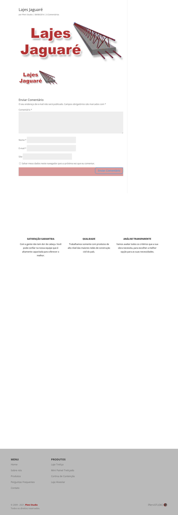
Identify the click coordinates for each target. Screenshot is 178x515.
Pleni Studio (31, 504)
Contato (148, 10)
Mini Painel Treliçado (62, 470)
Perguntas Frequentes (23, 482)
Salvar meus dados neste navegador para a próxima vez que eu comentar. (58, 163)
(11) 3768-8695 (129, 305)
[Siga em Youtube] (136, 335)
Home (110, 10)
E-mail (22, 148)
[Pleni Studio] (157, 505)
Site (20, 156)
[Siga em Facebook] (125, 335)
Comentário (25, 109)
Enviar (52, 349)
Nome (22, 140)
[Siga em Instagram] (114, 335)
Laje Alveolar (58, 482)
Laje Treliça (57, 464)
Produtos (133, 10)
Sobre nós (121, 10)
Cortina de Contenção (63, 476)
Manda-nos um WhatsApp (125, 324)
